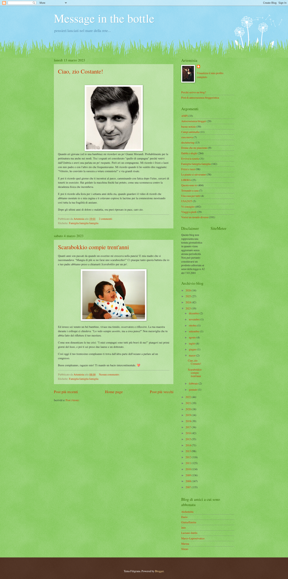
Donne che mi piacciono (194, 148)
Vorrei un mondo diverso (194, 217)
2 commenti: (106, 219)
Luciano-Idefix (189, 533)
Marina (185, 543)
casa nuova (187, 137)
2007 (189, 487)
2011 (189, 463)
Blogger (159, 571)
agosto (193, 337)
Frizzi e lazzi (188, 169)
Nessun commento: (109, 374)
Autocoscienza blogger (193, 121)
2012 (189, 457)
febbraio (194, 383)
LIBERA (186, 180)
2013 (189, 451)
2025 (189, 296)
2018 (189, 421)
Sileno (184, 549)
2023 (189, 308)
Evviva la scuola (190, 158)
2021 (189, 403)
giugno (193, 349)
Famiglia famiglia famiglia (83, 223)
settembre (194, 331)
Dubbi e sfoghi (189, 153)
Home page (114, 391)
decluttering (187, 142)
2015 (189, 439)
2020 (189, 409)
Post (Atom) (72, 400)
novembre (194, 319)
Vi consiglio (188, 206)
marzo (192, 355)
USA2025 (186, 201)
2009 (189, 475)
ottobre (193, 325)
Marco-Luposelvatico (193, 538)
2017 (189, 427)
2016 (189, 433)
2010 (189, 469)
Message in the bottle (104, 18)
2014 (189, 445)
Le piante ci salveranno (193, 174)
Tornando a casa (189, 190)
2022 (189, 397)
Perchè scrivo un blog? (193, 92)
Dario (184, 517)
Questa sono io (189, 185)
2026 (189, 290)
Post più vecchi (161, 391)
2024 (189, 302)
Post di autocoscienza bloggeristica (200, 97)
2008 (189, 481)
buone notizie (188, 126)
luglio (192, 343)
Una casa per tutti (190, 196)
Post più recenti (66, 391)
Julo (183, 527)
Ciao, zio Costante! (80, 71)
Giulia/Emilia (188, 522)
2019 (189, 415)
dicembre (194, 313)
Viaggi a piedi (189, 212)
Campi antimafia (190, 132)
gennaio (193, 389)
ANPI (184, 116)
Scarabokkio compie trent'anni (93, 247)
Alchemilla (187, 512)
